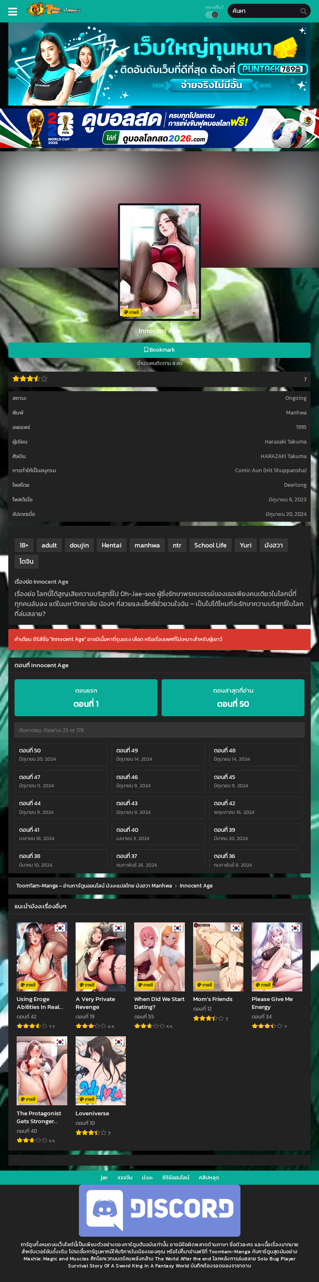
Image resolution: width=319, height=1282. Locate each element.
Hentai (112, 545)
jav (104, 1177)
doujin (79, 545)
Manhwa (296, 413)
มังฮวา (274, 545)
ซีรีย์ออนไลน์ (175, 1177)
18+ (24, 545)
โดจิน (27, 561)
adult (49, 545)
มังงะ (147, 1177)
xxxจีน (125, 1177)
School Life (210, 545)
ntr (177, 545)
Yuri (246, 545)
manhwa (147, 545)
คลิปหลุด (209, 1177)
